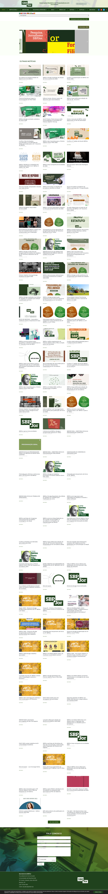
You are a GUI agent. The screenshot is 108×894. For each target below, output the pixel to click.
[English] (25, 13)
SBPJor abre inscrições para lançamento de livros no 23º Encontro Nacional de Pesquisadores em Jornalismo (78, 253)
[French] (26, 13)
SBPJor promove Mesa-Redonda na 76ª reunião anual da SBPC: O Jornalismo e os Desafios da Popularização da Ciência (53, 520)
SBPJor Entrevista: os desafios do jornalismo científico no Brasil (52, 187)
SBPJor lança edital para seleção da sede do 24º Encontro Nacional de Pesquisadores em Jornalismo (77, 388)
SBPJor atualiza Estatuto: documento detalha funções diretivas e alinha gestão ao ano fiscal (78, 231)
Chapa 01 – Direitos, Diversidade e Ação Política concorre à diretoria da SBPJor (53, 609)
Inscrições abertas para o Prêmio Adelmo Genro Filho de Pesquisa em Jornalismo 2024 (29, 565)
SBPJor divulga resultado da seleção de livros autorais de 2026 (53, 78)
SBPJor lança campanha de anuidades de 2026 (54, 165)
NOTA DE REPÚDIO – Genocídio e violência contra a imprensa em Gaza (29, 320)
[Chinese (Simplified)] (21, 13)
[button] (21, 41)
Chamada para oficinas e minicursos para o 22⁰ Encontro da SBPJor (29, 474)
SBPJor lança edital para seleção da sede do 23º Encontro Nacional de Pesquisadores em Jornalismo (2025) (53, 543)
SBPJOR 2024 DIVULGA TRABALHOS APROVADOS (29, 497)
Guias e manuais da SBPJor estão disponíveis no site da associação (76, 119)
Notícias (81, 9)
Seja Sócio (92, 9)
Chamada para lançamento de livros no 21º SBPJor (53, 632)
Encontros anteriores (39, 9)
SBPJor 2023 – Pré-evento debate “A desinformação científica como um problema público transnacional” (77, 655)
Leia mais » (21, 82)
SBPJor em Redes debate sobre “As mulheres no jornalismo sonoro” (53, 654)
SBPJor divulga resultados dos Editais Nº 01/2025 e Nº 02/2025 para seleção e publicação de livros (30, 299)
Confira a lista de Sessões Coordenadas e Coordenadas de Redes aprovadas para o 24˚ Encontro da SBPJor (30, 143)
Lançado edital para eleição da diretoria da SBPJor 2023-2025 (51, 720)
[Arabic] (20, 13)
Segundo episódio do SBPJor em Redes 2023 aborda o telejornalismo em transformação (77, 699)
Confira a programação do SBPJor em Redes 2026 (78, 78)
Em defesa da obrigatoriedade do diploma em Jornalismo (28, 78)
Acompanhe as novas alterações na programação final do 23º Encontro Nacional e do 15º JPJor (53, 231)
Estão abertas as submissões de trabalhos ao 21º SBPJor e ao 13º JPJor (53, 767)
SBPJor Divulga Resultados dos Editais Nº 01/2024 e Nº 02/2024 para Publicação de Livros (54, 498)
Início (3, 9)
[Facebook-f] (99, 10)
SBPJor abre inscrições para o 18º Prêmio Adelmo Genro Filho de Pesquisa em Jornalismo (28, 790)
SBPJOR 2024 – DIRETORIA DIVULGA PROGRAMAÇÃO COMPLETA (77, 432)
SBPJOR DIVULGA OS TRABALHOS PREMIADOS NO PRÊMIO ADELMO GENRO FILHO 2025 (53, 253)
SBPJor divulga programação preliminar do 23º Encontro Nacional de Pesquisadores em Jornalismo (53, 299)
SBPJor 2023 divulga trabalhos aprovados (27, 654)
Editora (72, 9)
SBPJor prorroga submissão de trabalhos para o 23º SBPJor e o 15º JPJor (77, 321)
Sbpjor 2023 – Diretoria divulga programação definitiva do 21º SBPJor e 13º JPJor (30, 609)
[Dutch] (23, 13)
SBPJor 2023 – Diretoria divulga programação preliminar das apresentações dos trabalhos (28, 633)
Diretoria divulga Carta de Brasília (76, 586)
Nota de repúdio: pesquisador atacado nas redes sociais (30, 187)
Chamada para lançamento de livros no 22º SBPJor (77, 474)
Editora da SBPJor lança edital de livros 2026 (27, 208)
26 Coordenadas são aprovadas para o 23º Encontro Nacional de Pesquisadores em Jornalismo (54, 365)
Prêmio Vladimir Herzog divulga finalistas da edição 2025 (28, 275)
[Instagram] (106, 10)
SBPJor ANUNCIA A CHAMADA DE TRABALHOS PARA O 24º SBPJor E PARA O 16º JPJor (29, 166)
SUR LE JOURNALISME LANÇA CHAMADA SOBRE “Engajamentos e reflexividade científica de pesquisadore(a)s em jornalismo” (77, 610)
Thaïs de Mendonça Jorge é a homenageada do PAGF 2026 (27, 99)
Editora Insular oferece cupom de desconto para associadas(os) (52, 99)
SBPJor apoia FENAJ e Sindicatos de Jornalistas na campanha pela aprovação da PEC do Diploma (53, 790)
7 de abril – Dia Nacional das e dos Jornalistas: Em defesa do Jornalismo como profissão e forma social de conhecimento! (77, 813)
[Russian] (33, 13)
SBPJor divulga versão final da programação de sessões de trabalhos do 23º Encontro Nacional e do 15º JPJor (30, 253)
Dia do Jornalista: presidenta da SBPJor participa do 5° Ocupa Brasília (77, 187)
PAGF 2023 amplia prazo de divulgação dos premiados (51, 698)
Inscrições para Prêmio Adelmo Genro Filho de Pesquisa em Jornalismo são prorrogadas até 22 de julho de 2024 (78, 520)
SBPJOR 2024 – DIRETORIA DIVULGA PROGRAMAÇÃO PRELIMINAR (53, 452)
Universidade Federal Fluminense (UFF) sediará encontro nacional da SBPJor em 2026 (77, 299)
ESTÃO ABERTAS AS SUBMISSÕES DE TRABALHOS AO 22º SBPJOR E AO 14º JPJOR (53, 565)
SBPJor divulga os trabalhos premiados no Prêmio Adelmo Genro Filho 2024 (53, 475)
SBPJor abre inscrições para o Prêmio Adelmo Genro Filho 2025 (30, 387)
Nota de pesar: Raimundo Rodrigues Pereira (77, 165)
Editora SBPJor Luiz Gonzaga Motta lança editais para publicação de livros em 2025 (54, 410)
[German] (28, 13)
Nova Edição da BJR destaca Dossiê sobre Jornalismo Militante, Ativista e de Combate (29, 587)
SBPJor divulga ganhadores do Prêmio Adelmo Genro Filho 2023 (52, 676)
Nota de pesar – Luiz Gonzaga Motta (29, 767)
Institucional (13, 9)
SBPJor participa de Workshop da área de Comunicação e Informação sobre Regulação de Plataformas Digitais (53, 745)
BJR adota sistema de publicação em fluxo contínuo (53, 811)
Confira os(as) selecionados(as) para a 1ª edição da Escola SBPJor (77, 342)
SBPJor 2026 (25, 9)
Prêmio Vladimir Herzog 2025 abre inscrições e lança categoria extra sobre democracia (29, 410)
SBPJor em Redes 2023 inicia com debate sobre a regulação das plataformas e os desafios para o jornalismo (76, 722)
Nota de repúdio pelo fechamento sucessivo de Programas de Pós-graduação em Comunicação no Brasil (78, 543)
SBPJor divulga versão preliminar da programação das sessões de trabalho (78, 275)
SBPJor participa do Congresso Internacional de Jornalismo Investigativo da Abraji (28, 520)
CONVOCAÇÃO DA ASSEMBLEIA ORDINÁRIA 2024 (76, 452)
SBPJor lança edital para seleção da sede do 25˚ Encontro (77, 99)
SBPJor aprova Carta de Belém (28, 431)
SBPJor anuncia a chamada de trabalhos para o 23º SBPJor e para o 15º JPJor (77, 410)
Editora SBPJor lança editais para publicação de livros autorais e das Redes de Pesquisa (77, 565)
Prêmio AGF (62, 9)
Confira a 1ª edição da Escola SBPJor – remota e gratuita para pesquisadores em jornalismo (78, 365)
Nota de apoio (47, 586)
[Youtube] (101, 10)
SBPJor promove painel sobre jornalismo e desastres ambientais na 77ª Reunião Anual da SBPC (29, 343)
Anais (52, 9)
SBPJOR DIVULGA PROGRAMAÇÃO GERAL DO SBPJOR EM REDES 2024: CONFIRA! (29, 453)
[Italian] (29, 13)
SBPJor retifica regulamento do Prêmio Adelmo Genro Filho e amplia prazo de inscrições (53, 343)
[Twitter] (104, 10)
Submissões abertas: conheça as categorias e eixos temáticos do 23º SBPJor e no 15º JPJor (53, 321)
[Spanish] (34, 13)
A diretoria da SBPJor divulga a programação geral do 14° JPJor (52, 432)
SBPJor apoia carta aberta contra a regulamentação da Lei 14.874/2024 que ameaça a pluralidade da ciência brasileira (29, 365)
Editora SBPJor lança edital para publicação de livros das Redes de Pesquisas (76, 768)
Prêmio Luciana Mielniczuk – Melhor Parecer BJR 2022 (29, 811)
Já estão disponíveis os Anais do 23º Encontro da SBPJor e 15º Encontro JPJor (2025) (77, 209)
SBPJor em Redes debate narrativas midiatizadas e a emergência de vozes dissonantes (78, 677)
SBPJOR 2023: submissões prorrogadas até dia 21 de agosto (28, 720)
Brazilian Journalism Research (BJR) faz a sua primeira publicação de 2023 (77, 789)
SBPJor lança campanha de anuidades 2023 (78, 744)
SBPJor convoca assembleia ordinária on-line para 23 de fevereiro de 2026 (53, 208)
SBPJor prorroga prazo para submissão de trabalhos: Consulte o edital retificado (77, 498)
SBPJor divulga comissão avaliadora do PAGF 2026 (29, 119)
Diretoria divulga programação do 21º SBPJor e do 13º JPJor (77, 632)
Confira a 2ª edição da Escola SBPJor (77, 141)
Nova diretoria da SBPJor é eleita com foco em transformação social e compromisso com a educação (30, 231)
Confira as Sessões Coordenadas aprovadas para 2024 (28, 542)
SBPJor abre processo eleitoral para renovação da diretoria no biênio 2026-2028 (53, 276)
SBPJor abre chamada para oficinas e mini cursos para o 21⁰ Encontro (29, 698)
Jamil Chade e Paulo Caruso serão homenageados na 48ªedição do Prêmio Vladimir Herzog (52, 120)
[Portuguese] (31, 13)
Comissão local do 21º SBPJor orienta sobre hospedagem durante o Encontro (29, 677)
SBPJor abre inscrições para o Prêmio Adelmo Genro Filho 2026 (53, 142)
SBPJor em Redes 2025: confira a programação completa (52, 387)
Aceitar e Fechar (98, 892)
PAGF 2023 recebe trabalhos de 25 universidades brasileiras (28, 744)
